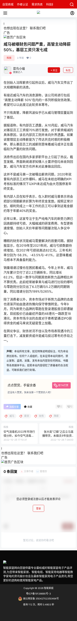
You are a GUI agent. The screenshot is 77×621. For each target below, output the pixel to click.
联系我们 (36, 28)
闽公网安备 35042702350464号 (41, 598)
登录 (38, 508)
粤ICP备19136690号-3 (38, 593)
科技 (9, 57)
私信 (68, 70)
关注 (55, 70)
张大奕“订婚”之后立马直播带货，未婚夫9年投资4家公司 (57, 435)
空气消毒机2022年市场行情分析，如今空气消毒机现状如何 (19, 435)
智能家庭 (48, 588)
